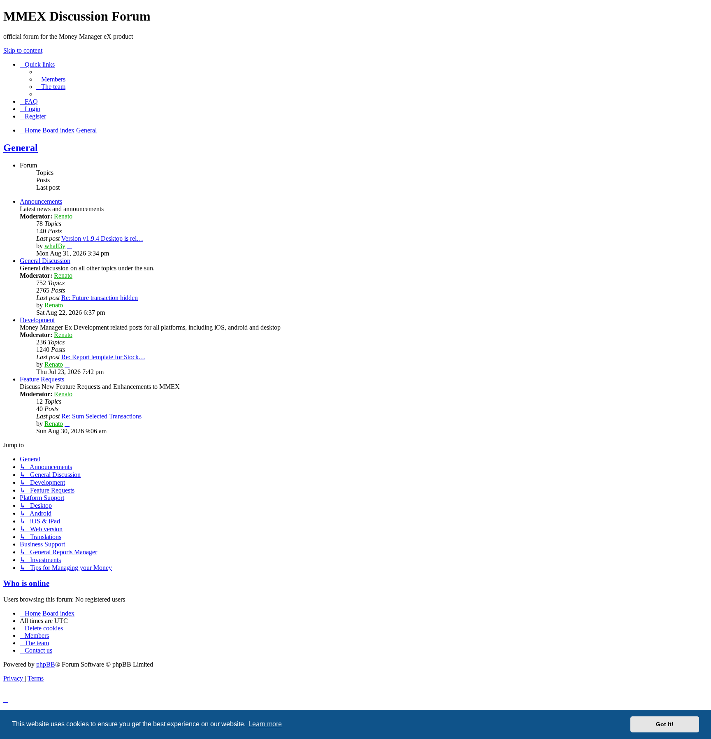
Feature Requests (42, 379)
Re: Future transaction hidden (99, 297)
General (20, 147)
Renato (63, 216)
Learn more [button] (265, 723)
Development (37, 319)
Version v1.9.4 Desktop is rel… (102, 238)
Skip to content (22, 50)
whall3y (54, 245)
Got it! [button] (665, 724)
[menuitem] (50, 79)
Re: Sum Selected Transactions (101, 416)
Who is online (26, 583)
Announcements (41, 201)
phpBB (45, 664)
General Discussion (45, 260)
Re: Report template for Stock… (103, 356)
